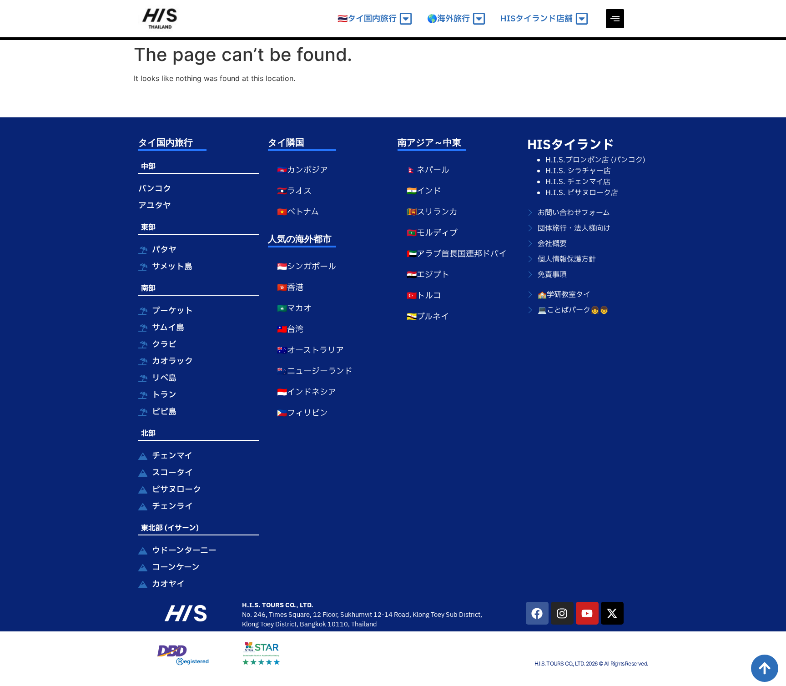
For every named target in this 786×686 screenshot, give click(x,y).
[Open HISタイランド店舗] (582, 19)
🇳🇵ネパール (428, 170)
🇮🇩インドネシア (306, 392)
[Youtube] (587, 613)
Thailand (364, 624)
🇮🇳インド (424, 191)
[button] (615, 18)
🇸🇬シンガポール (306, 267)
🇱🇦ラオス (294, 191)
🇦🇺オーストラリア (310, 350)
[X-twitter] (612, 613)
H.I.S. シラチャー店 (578, 171)
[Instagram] (562, 613)
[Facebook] (537, 613)
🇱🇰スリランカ (432, 212)
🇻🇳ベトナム (298, 212)
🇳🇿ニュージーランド (315, 371)
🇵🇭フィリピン (302, 413)
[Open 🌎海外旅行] (479, 19)
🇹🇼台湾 (290, 329)
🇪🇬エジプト (428, 275)
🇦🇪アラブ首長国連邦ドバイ (457, 254)
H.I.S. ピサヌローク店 (581, 192)
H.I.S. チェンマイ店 (577, 182)
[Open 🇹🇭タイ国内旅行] (406, 19)
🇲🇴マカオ (294, 309)
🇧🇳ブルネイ (428, 317)
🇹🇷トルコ (424, 296)
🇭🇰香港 (290, 288)
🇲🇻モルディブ (432, 233)
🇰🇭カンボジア (302, 170)
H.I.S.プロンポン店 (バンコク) (595, 160)
